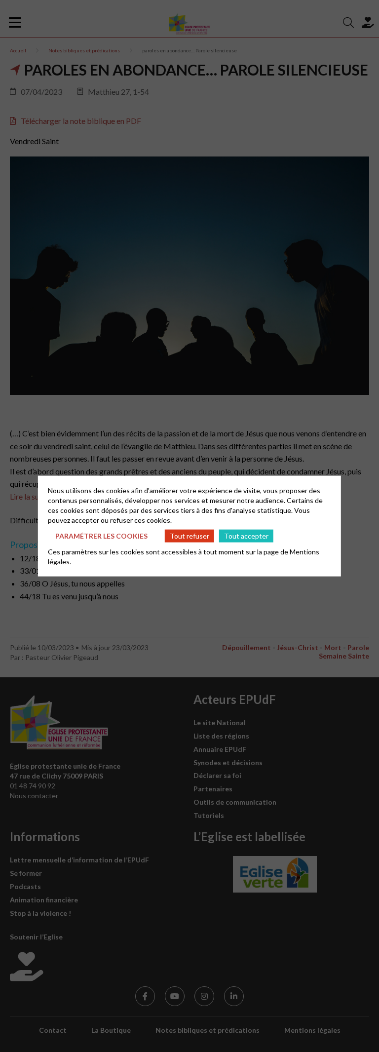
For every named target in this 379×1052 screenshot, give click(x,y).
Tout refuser (189, 535)
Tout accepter (246, 535)
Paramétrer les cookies (101, 535)
